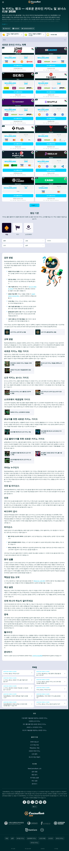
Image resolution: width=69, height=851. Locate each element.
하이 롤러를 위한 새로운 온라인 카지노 (34, 724)
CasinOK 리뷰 (51, 198)
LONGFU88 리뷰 (18, 68)
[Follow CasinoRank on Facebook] (24, 802)
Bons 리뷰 (18, 95)
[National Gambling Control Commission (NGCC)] (13, 823)
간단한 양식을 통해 (37, 655)
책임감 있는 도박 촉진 (39, 581)
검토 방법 (34, 772)
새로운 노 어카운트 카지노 (34, 727)
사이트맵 (55, 848)
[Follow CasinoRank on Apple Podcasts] (44, 802)
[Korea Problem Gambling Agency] (45, 823)
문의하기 (34, 784)
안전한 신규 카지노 (34, 721)
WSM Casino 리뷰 (18, 198)
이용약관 (42, 848)
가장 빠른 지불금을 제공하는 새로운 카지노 (34, 718)
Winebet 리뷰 (51, 146)
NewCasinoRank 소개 (34, 768)
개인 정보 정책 (28, 848)
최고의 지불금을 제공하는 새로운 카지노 (34, 730)
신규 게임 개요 (34, 745)
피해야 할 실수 (34, 742)
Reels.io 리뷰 (51, 173)
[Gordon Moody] (59, 823)
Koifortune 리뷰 (18, 173)
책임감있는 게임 (34, 748)
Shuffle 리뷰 (51, 121)
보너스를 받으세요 (18, 65)
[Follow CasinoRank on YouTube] (36, 802)
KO (33, 806)
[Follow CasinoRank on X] (32, 802)
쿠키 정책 (13, 848)
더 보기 (33, 205)
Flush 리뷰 (18, 146)
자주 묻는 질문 (34, 778)
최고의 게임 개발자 (34, 757)
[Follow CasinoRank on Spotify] (40, 802)
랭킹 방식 (34, 775)
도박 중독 (34, 754)
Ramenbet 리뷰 (18, 121)
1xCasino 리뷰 (51, 68)
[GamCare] (31, 830)
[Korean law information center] (32, 823)
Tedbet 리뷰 (51, 95)
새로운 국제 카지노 (34, 751)
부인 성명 (34, 781)
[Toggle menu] (3, 2)
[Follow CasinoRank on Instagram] (28, 802)
